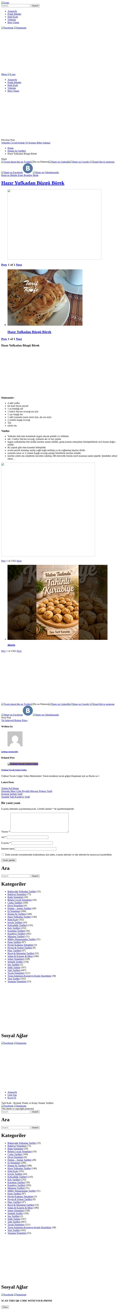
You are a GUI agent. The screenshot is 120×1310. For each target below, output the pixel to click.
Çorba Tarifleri (15, 902)
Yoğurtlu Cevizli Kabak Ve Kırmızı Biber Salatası (25, 142)
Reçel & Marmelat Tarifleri (21, 953)
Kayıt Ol (12, 1097)
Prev (4, 264)
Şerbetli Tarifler (15, 961)
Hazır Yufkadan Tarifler (19, 916)
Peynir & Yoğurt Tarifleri (20, 947)
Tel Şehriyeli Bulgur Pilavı (14, 720)
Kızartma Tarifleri (16, 931)
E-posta (6, 843)
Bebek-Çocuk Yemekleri (20, 900)
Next (19, 264)
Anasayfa (12, 11)
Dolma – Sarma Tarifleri (19, 908)
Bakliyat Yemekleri (17, 894)
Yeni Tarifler (14, 978)
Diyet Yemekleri (15, 905)
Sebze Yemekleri (16, 959)
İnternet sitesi (7, 848)
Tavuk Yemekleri (16, 973)
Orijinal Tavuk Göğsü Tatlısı (14, 770)
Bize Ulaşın (13, 22)
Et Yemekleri (14, 911)
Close (5, 1307)
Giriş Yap (12, 1095)
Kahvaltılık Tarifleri (17, 925)
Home (11, 148)
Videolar (12, 19)
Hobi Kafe (13, 16)
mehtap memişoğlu (9, 751)
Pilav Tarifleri (14, 950)
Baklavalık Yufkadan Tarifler (22, 891)
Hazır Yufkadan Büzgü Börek (32, 183)
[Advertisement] (60, 51)
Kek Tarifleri (14, 928)
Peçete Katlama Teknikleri (20, 945)
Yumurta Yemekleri (17, 981)
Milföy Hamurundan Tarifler (22, 939)
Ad (3, 837)
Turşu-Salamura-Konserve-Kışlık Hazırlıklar (29, 976)
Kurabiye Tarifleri (16, 933)
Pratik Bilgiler (14, 14)
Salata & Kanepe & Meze (20, 956)
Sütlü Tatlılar (14, 967)
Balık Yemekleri (15, 897)
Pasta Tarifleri (14, 942)
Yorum (5, 831)
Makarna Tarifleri (16, 936)
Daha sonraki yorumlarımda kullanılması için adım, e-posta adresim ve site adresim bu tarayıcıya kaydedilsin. (58, 854)
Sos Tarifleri (14, 964)
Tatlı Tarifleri (14, 970)
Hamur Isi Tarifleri (17, 151)
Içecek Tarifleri (15, 922)
